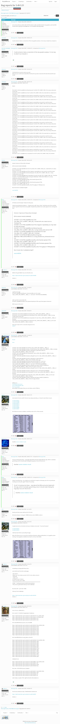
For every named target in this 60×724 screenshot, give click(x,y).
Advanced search (5, 10)
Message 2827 (14, 521)
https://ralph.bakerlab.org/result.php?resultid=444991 (24, 694)
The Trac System (16, 387)
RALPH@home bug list (14, 13)
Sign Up (50, 1)
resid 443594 (15, 190)
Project (13, 1)
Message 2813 (14, 48)
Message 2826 (14, 509)
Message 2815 (14, 81)
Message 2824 (14, 456)
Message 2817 (14, 199)
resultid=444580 (15, 407)
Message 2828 (14, 564)
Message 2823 (14, 438)
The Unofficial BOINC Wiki (17, 385)
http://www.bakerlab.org (30, 722)
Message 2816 (14, 160)
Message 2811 (14, 22)
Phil (2, 509)
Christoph (4, 38)
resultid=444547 (15, 406)
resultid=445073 (15, 528)
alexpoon (4, 69)
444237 (13, 326)
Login (55, 1)
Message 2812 (14, 37)
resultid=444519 (15, 404)
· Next (5, 17)
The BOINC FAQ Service (17, 384)
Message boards (5, 13)
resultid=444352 (15, 400)
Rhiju (3, 22)
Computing (20, 1)
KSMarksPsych (6, 335)
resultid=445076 (15, 530)
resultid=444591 (15, 408)
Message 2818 (14, 269)
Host (13, 342)
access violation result (21, 441)
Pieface (3, 160)
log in (15, 15)
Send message (5, 29)
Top (57, 712)
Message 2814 (14, 69)
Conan (4, 606)
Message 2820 (14, 310)
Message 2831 (14, 688)
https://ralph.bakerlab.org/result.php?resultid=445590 (24, 595)
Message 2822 (14, 395)
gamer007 (4, 310)
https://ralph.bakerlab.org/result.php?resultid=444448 (24, 275)
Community (28, 1)
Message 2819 (14, 287)
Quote (21, 32)
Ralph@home (6, 1)
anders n (5, 269)
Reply (18, 32)
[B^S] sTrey (4, 439)
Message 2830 (14, 606)
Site (35, 1)
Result (13, 339)
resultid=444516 (15, 403)
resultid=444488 (15, 402)
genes (3, 395)
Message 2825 (14, 477)
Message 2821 (14, 335)
